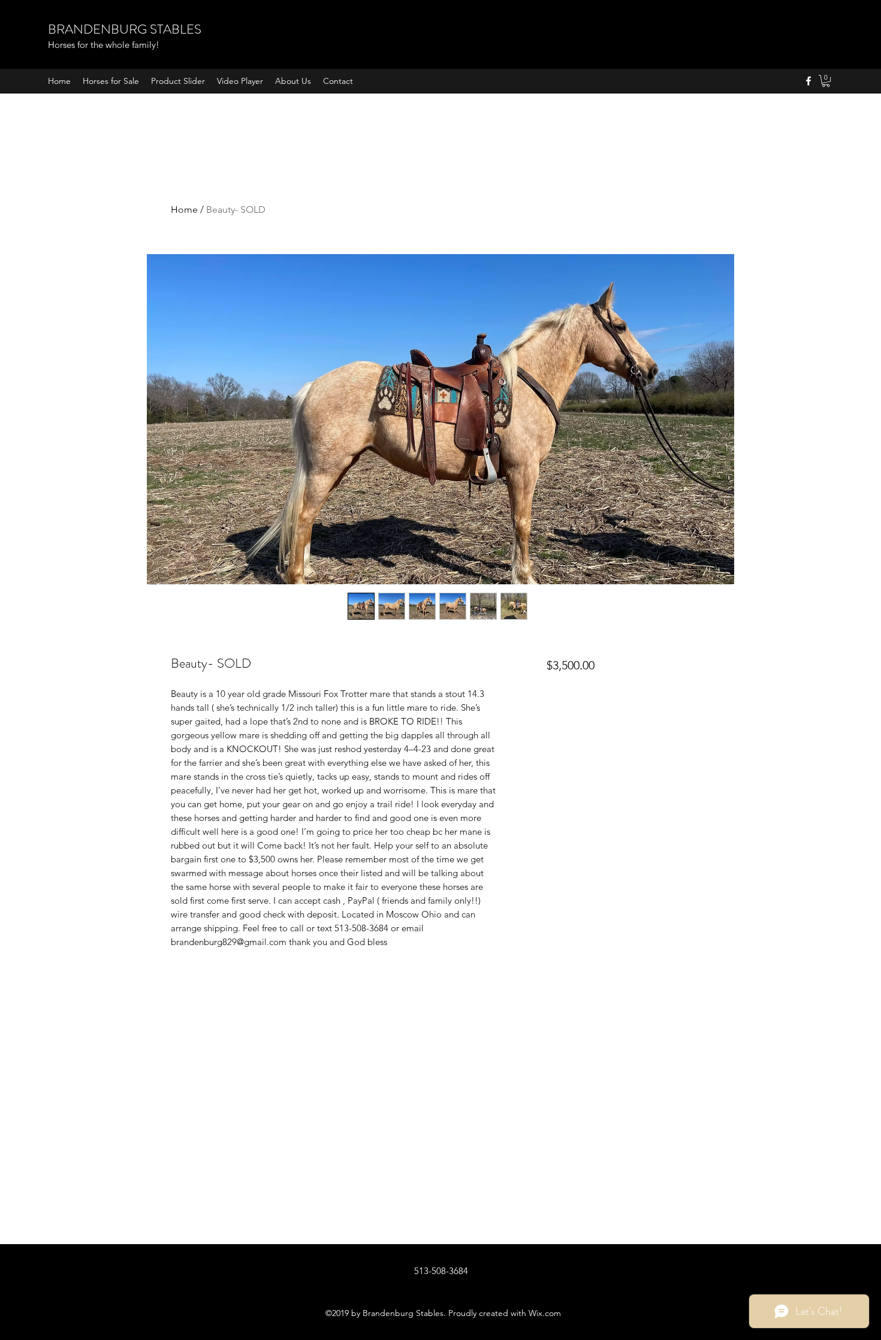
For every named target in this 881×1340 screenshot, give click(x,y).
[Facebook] (808, 81)
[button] (826, 81)
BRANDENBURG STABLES (124, 29)
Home (184, 209)
